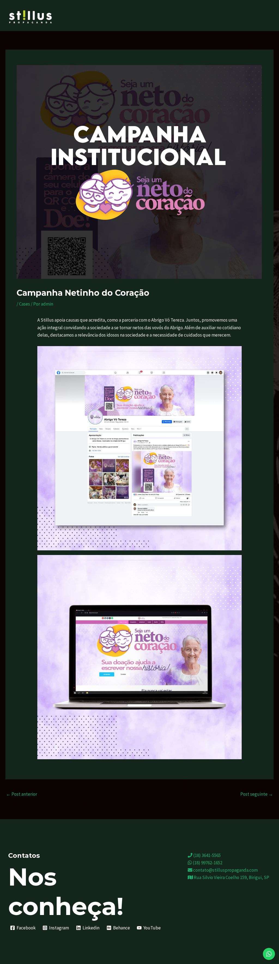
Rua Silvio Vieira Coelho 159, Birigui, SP (231, 877)
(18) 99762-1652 (207, 863)
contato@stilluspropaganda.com (225, 870)
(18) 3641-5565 (206, 855)
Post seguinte (256, 794)
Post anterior (21, 794)
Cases (24, 304)
